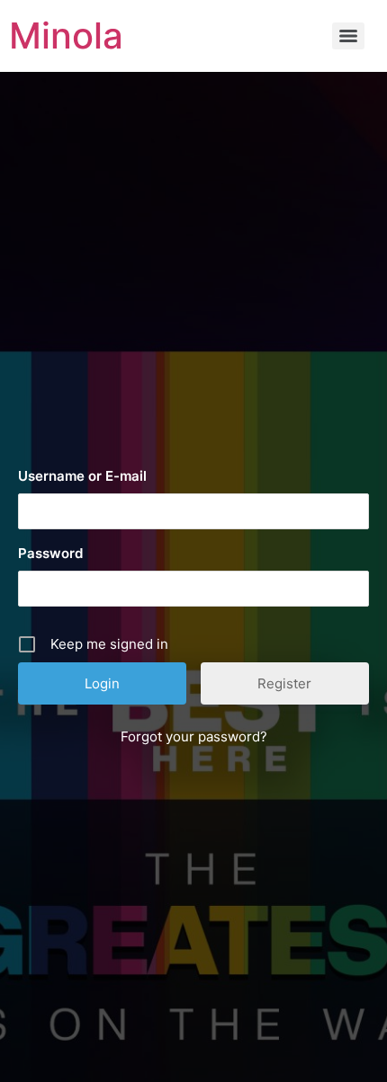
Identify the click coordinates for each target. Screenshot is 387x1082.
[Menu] (348, 35)
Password (50, 553)
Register (284, 683)
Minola (66, 35)
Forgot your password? (194, 736)
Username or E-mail (82, 475)
